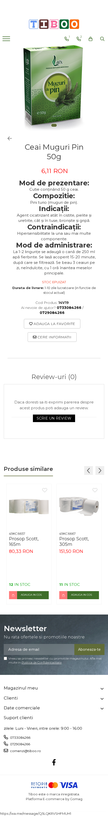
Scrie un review (54, 418)
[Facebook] (54, 762)
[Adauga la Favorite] (45, 490)
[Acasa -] (54, 24)
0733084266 (19, 738)
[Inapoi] (7, 139)
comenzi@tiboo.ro (25, 751)
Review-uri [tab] (54, 377)
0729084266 (19, 744)
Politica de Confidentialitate (42, 662)
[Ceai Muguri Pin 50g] (54, 88)
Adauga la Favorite (54, 323)
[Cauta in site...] (102, 39)
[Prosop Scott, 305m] (79, 506)
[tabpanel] (54, 88)
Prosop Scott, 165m (24, 541)
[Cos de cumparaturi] (90, 39)
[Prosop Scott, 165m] (29, 506)
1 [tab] (54, 125)
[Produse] (7, 40)
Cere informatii (53, 337)
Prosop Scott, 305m (74, 541)
